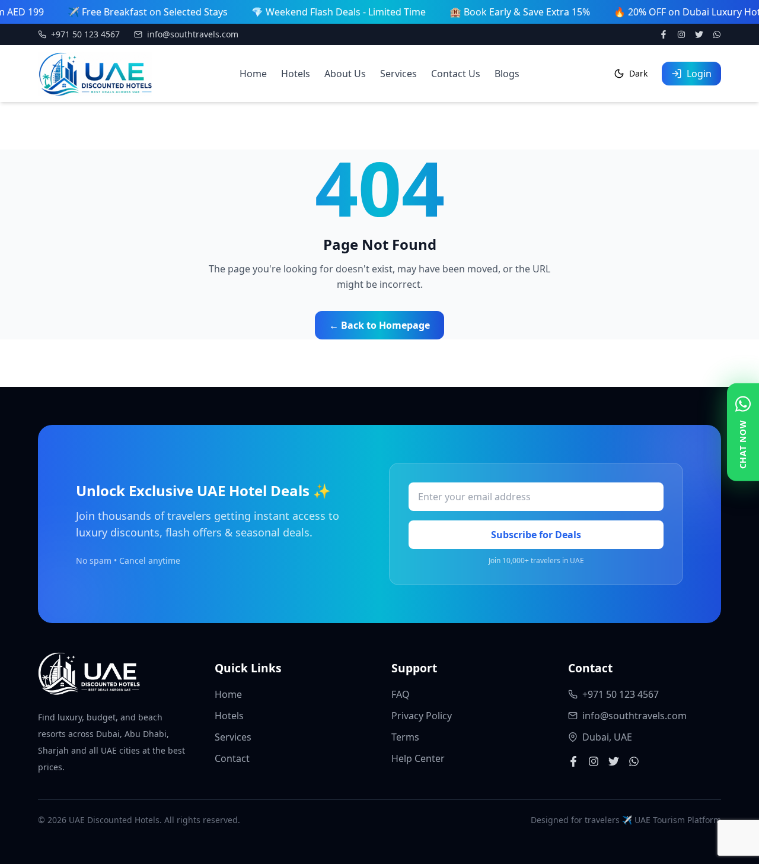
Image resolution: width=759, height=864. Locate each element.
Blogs (507, 73)
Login (699, 73)
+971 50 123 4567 (85, 34)
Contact (232, 758)
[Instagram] (681, 34)
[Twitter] (699, 34)
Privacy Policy (421, 715)
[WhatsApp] (717, 34)
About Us (345, 73)
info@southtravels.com (192, 34)
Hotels (295, 73)
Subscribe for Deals (536, 534)
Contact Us (455, 73)
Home (253, 73)
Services (398, 73)
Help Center (418, 758)
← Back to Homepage (379, 325)
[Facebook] (663, 34)
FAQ (400, 694)
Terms (405, 737)
